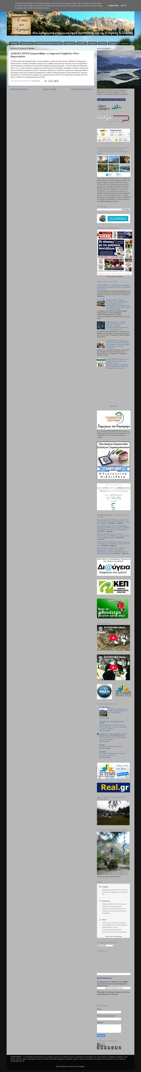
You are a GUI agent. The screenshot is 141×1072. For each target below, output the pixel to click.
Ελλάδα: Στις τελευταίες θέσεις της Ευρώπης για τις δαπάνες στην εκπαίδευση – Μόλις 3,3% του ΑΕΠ (113, 543)
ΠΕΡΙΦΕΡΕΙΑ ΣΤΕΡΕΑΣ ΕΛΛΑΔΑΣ (48, 43)
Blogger (81, 1066)
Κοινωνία (92, 43)
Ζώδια (107, 936)
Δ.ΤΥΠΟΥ (81, 43)
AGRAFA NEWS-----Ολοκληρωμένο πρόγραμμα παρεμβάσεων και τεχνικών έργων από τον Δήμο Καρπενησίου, (113, 287)
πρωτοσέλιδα (111, 276)
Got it (123, 6)
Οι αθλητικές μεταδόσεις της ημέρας (110, 746)
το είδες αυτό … (105, 707)
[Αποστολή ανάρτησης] (45, 81)
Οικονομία (125, 43)
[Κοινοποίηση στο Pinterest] (58, 81)
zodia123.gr (118, 936)
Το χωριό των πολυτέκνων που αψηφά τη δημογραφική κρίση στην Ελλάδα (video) (118, 710)
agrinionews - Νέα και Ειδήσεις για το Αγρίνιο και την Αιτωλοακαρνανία (113, 735)
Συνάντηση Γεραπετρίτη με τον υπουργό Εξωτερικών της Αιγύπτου (112, 754)
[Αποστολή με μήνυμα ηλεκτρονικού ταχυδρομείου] (49, 81)
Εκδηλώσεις (113, 43)
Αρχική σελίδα (49, 89)
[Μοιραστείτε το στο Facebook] (55, 81)
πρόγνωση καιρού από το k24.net (113, 143)
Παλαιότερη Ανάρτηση (81, 89)
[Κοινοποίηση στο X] (53, 81)
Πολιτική (102, 43)
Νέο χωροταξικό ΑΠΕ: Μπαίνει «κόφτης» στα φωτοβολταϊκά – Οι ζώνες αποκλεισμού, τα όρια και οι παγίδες (113, 521)
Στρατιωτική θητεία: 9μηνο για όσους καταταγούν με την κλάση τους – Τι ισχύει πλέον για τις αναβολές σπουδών (113, 535)
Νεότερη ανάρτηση (19, 89)
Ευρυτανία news (26, 43)
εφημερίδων (120, 276)
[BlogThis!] (51, 81)
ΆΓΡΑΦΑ (14, 43)
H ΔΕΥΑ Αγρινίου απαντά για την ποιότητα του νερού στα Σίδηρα (113, 738)
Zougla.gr (103, 752)
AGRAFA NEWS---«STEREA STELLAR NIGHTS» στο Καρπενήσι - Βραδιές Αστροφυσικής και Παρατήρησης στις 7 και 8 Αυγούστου (117, 325)
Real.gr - (102, 744)
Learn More (113, 6)
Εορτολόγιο (113, 406)
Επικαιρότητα (69, 43)
